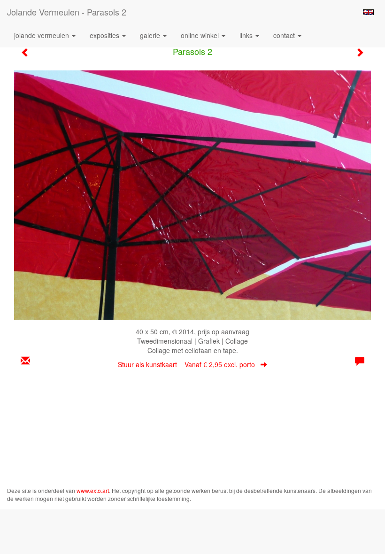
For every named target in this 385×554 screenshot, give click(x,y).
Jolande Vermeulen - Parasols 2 (66, 12)
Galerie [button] (151, 35)
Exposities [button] (105, 35)
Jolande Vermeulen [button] (42, 35)
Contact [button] (285, 35)
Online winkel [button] (201, 35)
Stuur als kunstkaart (186, 364)
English (368, 12)
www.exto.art (93, 490)
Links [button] (246, 35)
